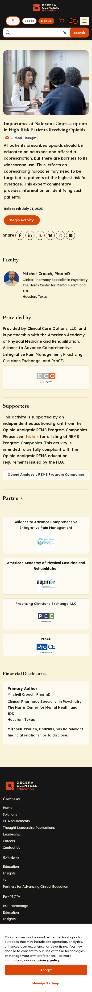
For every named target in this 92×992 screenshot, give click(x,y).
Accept (46, 970)
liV (5, 880)
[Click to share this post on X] (40, 235)
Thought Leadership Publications (29, 828)
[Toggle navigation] (84, 21)
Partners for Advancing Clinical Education (35, 886)
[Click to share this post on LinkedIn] (29, 235)
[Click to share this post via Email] (70, 235)
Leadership (12, 834)
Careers (9, 841)
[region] (46, 958)
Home (7, 808)
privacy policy (48, 960)
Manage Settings (46, 983)
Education (11, 866)
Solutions (10, 814)
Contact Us (11, 847)
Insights (9, 873)
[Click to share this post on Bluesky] (50, 235)
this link (31, 436)
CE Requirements (16, 821)
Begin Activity (22, 220)
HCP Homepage (15, 906)
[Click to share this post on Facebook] (19, 235)
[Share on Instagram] (60, 235)
